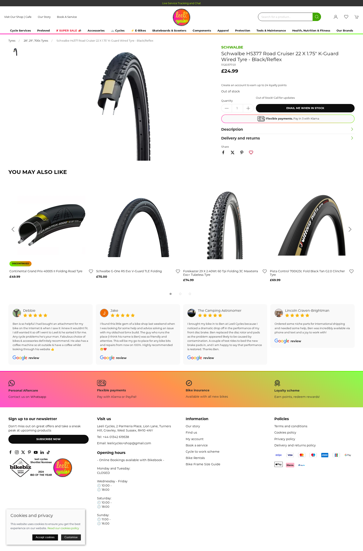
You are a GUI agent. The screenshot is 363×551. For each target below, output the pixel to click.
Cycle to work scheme (203, 452)
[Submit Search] (317, 17)
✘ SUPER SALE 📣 (68, 30)
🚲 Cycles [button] (118, 30)
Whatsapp (38, 397)
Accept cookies (45, 537)
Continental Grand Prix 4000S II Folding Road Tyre (45, 271)
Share (225, 146)
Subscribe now (48, 439)
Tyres (11, 40)
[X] (23, 452)
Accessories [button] (96, 30)
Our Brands (345, 30)
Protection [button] (242, 30)
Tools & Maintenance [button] (271, 30)
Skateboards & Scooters (169, 30)
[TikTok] (48, 452)
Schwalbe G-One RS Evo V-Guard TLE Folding (129, 271)
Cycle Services (20, 30)
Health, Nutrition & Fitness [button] (311, 30)
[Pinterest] (29, 452)
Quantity (227, 100)
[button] (346, 17)
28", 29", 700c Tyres (36, 40)
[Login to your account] (336, 17)
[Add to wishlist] (91, 271)
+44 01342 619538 (116, 437)
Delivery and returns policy (295, 445)
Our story (44, 16)
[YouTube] (36, 452)
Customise (71, 537)
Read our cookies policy (63, 528)
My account (195, 439)
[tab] (171, 294)
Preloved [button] (43, 30)
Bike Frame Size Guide (203, 464)
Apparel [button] (223, 30)
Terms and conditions (290, 426)
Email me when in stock (305, 108)
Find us (191, 432)
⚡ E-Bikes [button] (138, 30)
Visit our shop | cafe (18, 16)
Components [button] (202, 30)
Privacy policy (284, 439)
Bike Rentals (195, 458)
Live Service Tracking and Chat (126, 3)
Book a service (67, 16)
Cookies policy (285, 432)
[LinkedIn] (42, 452)
